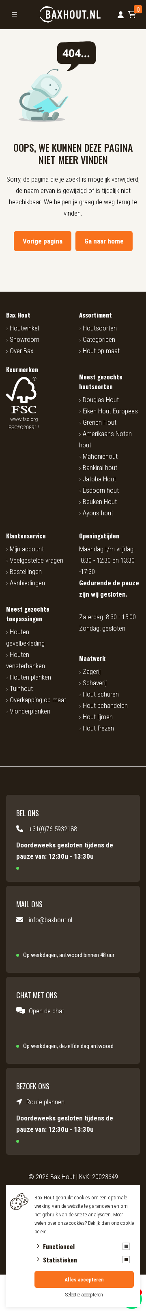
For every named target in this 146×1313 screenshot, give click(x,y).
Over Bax (21, 351)
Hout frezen (98, 728)
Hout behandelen (105, 705)
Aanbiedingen (27, 583)
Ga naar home (104, 241)
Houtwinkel (24, 328)
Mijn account (27, 549)
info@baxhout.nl (50, 920)
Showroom (24, 339)
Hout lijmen (98, 717)
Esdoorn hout (101, 490)
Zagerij (92, 671)
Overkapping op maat (38, 700)
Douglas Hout (101, 400)
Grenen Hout (99, 422)
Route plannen (45, 1102)
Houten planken (30, 677)
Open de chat (46, 1011)
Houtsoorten (100, 328)
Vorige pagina (42, 241)
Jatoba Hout (99, 479)
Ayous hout (98, 513)
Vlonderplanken (30, 711)
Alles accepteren (84, 1280)
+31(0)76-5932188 (53, 829)
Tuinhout (21, 688)
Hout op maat (101, 351)
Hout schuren (101, 694)
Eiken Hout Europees (110, 411)
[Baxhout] (70, 14)
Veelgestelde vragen (36, 560)
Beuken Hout (100, 502)
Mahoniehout (100, 456)
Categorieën (99, 339)
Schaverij (95, 683)
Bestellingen (26, 572)
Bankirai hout (100, 468)
